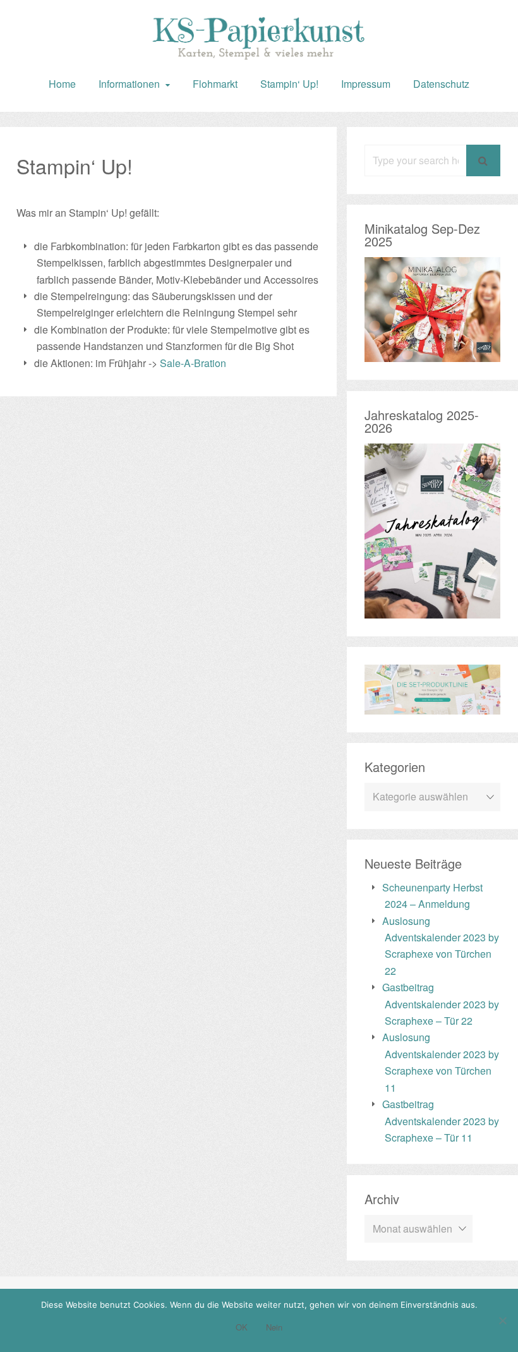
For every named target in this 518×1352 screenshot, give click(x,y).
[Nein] (502, 1320)
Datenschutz (441, 83)
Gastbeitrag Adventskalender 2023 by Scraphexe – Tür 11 (440, 1121)
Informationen (129, 83)
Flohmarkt (215, 83)
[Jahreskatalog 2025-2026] (432, 610)
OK (242, 1327)
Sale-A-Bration (193, 363)
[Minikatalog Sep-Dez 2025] (432, 353)
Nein (274, 1327)
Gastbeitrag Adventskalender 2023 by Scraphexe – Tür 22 (440, 1004)
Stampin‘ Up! (289, 83)
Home (62, 83)
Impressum (365, 83)
